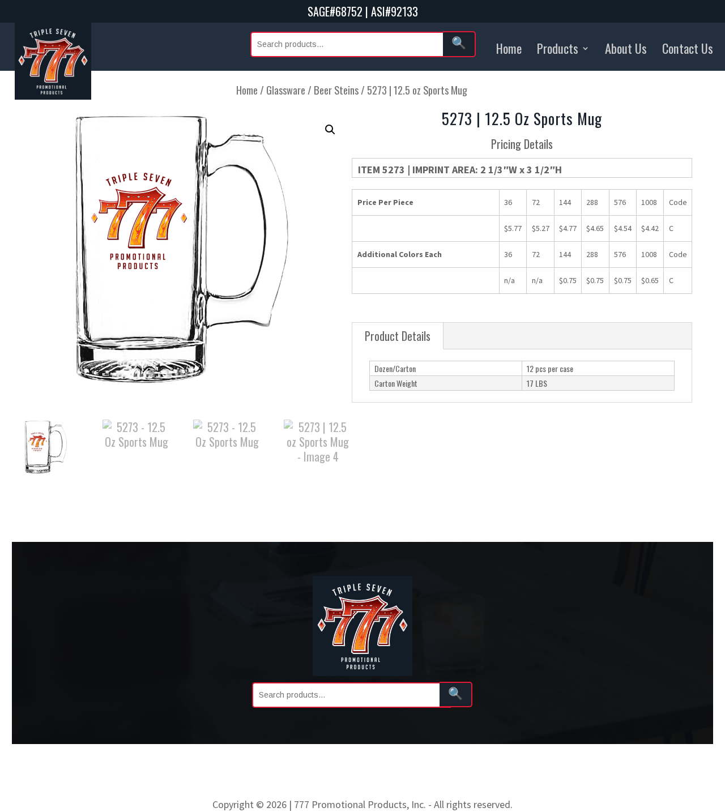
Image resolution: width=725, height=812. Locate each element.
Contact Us (687, 48)
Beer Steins (336, 89)
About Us (626, 48)
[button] (330, 129)
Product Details (397, 335)
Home (509, 48)
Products (557, 48)
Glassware (285, 89)
